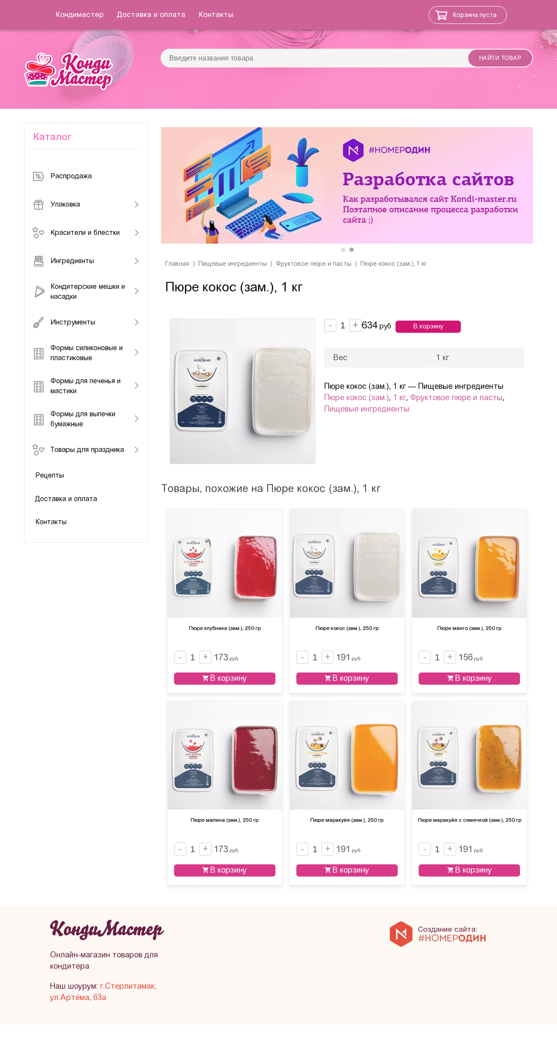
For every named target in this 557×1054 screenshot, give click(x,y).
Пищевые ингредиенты (232, 264)
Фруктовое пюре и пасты (313, 264)
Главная (177, 264)
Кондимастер (80, 14)
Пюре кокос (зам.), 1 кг (393, 264)
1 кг (399, 397)
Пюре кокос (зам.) (356, 397)
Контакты (216, 14)
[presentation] (176, 187)
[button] (343, 250)
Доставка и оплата (151, 14)
